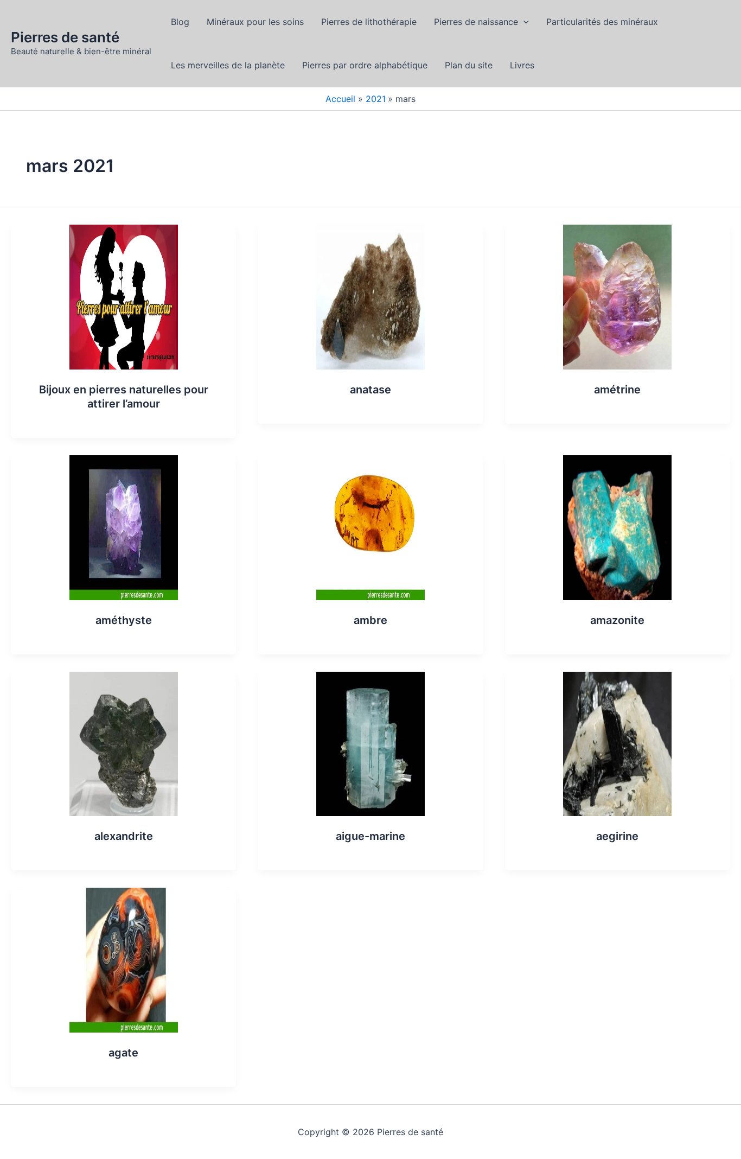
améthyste (123, 620)
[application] (523, 21)
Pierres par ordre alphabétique (364, 65)
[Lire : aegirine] (617, 742)
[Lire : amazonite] (617, 526)
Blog (180, 21)
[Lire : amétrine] (617, 296)
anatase (370, 389)
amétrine (617, 389)
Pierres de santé (65, 37)
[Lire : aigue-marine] (370, 742)
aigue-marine (370, 836)
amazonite (617, 620)
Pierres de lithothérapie (369, 21)
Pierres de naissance (476, 21)
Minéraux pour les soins (255, 21)
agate (123, 1052)
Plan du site (469, 65)
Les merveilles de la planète (228, 65)
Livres (522, 65)
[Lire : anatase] (370, 296)
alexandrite (123, 836)
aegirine (617, 836)
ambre (370, 620)
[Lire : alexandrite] (123, 742)
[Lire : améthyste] (123, 526)
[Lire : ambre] (370, 526)
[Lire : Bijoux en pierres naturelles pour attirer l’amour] (123, 296)
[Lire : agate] (123, 959)
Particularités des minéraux (602, 21)
